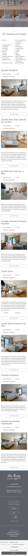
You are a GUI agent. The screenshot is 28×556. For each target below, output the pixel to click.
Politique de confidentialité (18, 544)
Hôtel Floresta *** (14, 536)
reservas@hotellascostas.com (14, 486)
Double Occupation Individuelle (10, 422)
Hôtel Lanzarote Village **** (14, 534)
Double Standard (9, 70)
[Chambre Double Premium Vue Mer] (14, 241)
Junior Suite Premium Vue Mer (13, 324)
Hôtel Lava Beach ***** (14, 532)
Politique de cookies (13, 542)
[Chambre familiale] (14, 392)
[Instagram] (15, 517)
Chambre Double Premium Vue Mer (13, 222)
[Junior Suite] (14, 288)
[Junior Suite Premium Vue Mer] (14, 343)
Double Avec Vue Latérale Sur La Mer (13, 120)
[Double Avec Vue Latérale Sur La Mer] (14, 139)
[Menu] (2, 3)
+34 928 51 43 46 (14, 484)
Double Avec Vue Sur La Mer (12, 172)
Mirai (17, 550)
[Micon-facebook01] (12, 517)
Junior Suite (7, 271)
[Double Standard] (14, 87)
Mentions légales (4, 542)
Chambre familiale (10, 375)
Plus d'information (14, 114)
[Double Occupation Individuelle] (14, 441)
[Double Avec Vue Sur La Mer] (14, 191)
